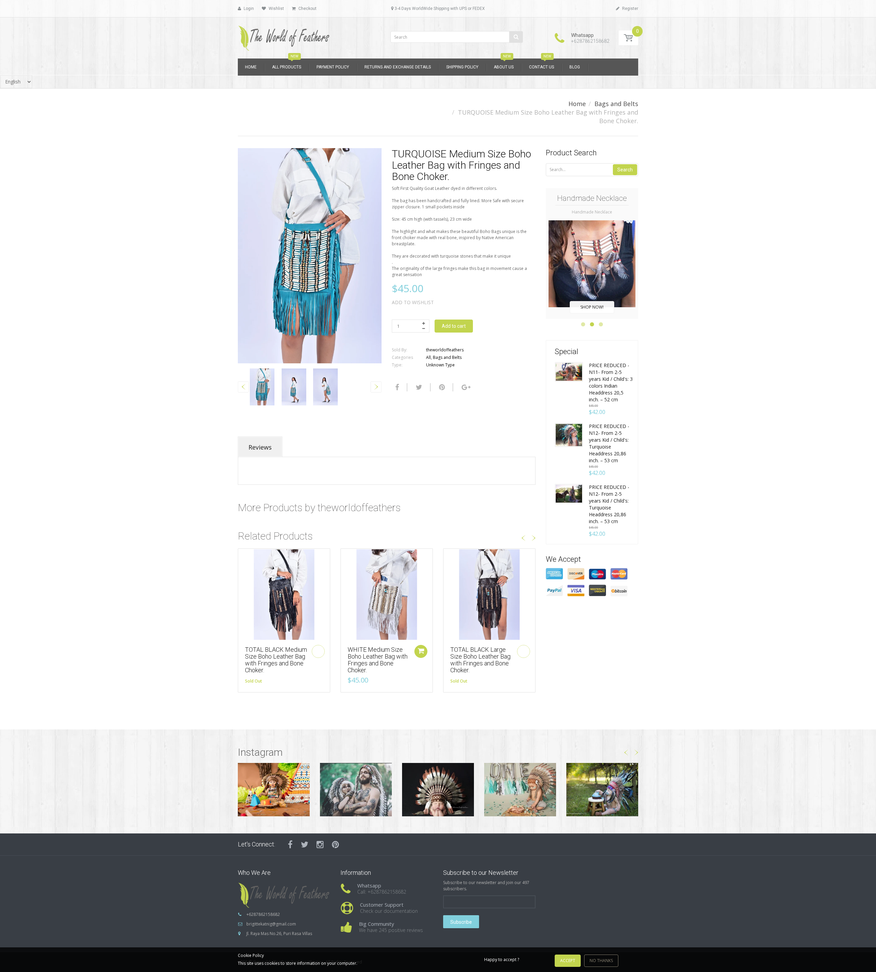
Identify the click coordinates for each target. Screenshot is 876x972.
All (428, 357)
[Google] (465, 387)
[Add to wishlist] (243, 557)
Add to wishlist (413, 302)
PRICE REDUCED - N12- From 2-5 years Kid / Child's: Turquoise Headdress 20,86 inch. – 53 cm (609, 443)
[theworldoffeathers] (284, 36)
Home (577, 104)
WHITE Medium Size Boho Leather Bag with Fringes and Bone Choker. (378, 659)
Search (625, 169)
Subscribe (461, 922)
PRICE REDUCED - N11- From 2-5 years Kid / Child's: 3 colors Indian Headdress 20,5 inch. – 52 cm (611, 382)
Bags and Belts (616, 104)
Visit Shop (273, 789)
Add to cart (454, 326)
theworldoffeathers (445, 350)
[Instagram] (320, 844)
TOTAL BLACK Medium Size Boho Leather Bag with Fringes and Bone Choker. (276, 659)
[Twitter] (418, 387)
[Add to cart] (420, 651)
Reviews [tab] (260, 447)
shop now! (592, 307)
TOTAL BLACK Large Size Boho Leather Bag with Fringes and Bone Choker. (480, 659)
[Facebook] (396, 387)
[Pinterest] (335, 844)
